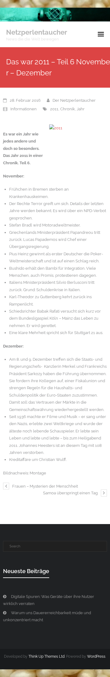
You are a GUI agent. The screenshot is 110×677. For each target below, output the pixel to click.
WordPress (96, 656)
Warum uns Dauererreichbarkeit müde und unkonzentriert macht (47, 616)
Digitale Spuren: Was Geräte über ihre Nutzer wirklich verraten (48, 600)
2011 (54, 109)
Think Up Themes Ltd (46, 656)
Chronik (67, 109)
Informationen (23, 109)
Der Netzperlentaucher (74, 100)
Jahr (81, 109)
